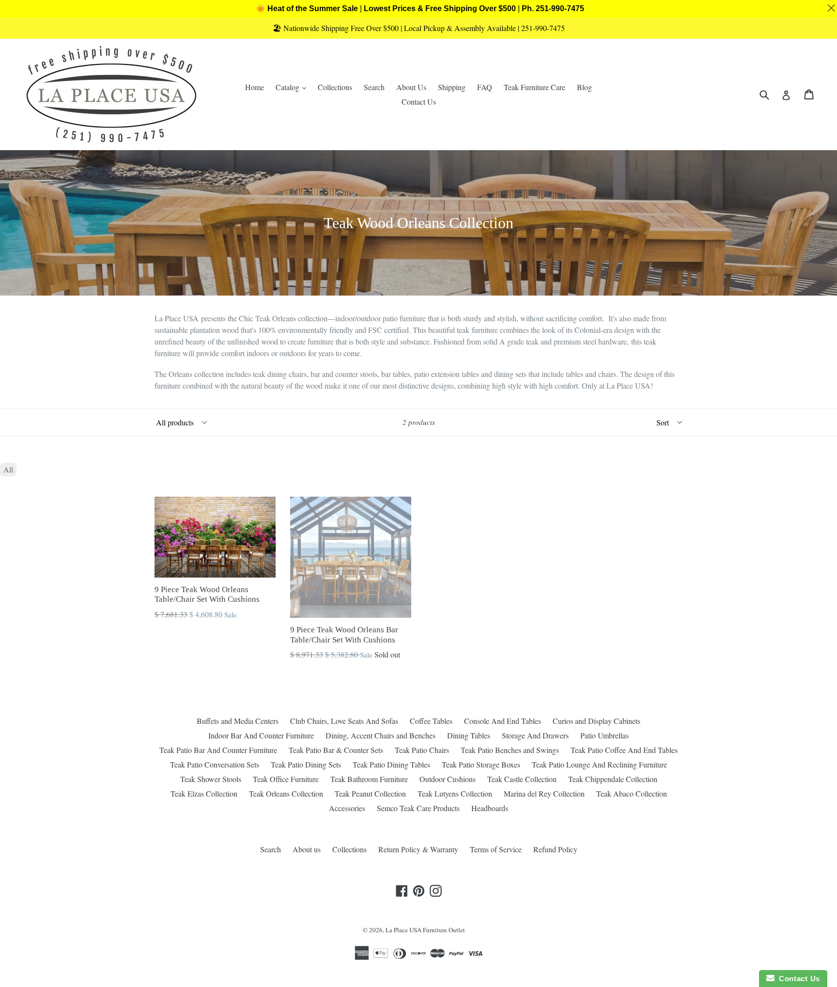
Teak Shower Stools (210, 779)
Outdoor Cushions (447, 779)
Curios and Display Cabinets (596, 721)
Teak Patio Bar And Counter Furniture (218, 750)
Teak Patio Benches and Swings (510, 750)
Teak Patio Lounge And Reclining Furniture (599, 764)
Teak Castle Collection (522, 779)
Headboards (489, 808)
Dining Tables (468, 735)
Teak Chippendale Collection (612, 779)
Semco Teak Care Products (418, 808)
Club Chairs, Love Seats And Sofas (344, 721)
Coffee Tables (431, 721)
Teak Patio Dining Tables (391, 764)
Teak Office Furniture (286, 779)
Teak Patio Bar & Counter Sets (336, 750)
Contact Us (419, 101)
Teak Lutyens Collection (455, 793)
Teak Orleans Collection (286, 793)
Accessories (347, 808)
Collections (335, 87)
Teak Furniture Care (534, 87)
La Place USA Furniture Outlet (425, 929)
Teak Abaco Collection (631, 793)
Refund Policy (555, 849)
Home (254, 87)
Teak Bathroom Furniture (369, 779)
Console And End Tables (502, 721)
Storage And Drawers (535, 735)
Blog (584, 87)
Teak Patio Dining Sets (306, 764)
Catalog (293, 86)
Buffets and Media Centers (238, 721)
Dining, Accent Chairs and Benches (380, 735)
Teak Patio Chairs (422, 750)
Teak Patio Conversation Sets (214, 764)
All (8, 469)
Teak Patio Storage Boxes (481, 764)
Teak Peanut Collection (370, 793)
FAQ (484, 87)
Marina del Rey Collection (544, 793)
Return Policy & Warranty (418, 849)
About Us (411, 87)
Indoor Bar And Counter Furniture (261, 735)
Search (374, 87)
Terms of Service (496, 849)
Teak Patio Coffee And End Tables (624, 750)
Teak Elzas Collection (203, 793)
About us (307, 849)
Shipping (451, 87)
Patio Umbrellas (604, 735)
